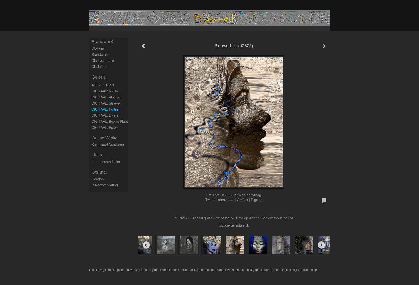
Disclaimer (100, 66)
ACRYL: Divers (103, 84)
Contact (99, 172)
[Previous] (146, 245)
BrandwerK (102, 41)
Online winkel (105, 138)
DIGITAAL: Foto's (105, 127)
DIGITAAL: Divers (105, 115)
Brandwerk (100, 54)
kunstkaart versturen (108, 144)
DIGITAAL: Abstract (106, 97)
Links (97, 155)
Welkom (98, 48)
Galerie (99, 77)
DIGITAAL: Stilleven (107, 103)
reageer (98, 178)
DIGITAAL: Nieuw (105, 91)
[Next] (321, 245)
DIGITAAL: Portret (105, 109)
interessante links (106, 161)
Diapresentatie (103, 60)
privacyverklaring (105, 184)
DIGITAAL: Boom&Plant (110, 121)
